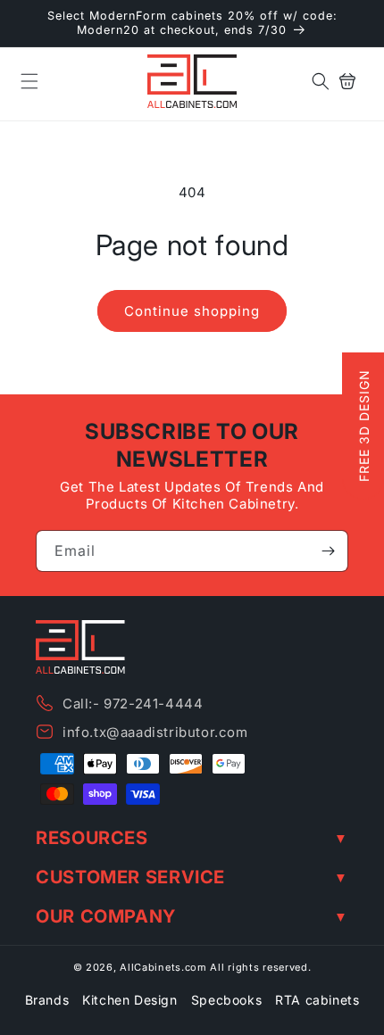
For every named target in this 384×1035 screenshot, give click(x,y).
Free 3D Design (363, 426)
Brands (47, 999)
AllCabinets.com (163, 967)
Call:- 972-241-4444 (133, 703)
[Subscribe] (327, 551)
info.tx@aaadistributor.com (155, 732)
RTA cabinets (317, 999)
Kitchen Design (129, 999)
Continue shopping (192, 310)
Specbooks (226, 999)
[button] (29, 81)
